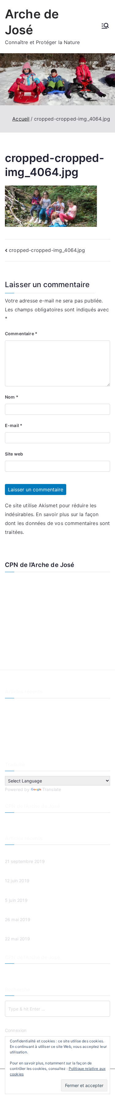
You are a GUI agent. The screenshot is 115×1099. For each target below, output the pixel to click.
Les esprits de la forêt (27, 717)
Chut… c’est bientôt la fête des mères (43, 747)
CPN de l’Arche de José (40, 564)
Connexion (15, 1030)
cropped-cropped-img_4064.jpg (47, 250)
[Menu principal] (105, 26)
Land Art (13, 727)
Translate (51, 789)
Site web (14, 453)
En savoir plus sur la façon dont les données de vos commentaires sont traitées (57, 523)
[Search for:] (57, 1008)
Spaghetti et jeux (22, 737)
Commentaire (21, 333)
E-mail (13, 425)
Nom (11, 396)
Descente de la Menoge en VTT (37, 707)
